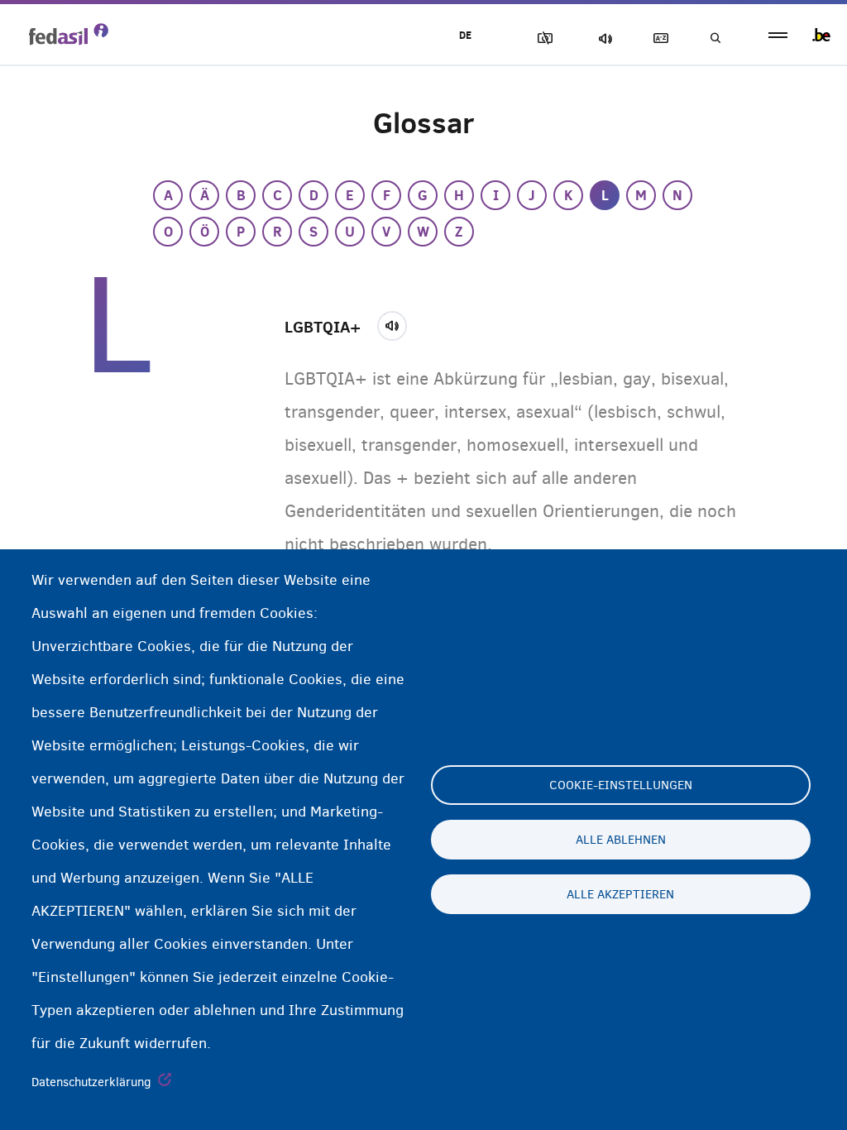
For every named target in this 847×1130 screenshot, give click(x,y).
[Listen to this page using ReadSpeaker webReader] (397, 323)
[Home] (68, 34)
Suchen (715, 38)
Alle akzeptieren (620, 894)
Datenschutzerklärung (91, 1082)
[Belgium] (821, 35)
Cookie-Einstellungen (620, 785)
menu (777, 35)
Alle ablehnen (621, 839)
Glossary (658, 38)
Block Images (542, 38)
